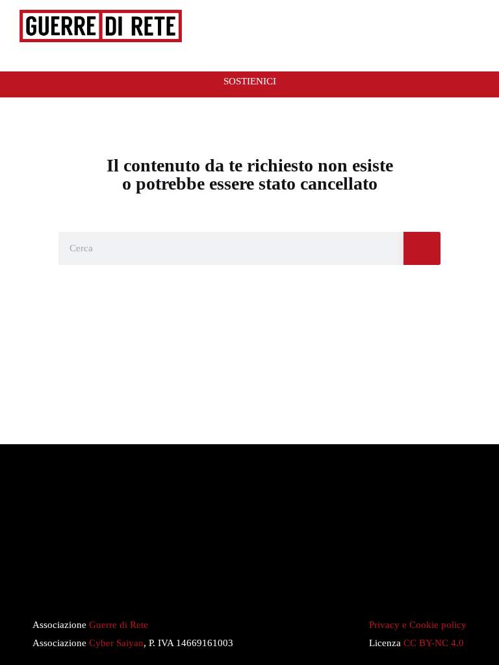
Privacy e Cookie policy (418, 625)
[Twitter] (217, 580)
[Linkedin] (282, 580)
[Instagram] (314, 580)
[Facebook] (249, 580)
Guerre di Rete (118, 625)
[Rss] (184, 580)
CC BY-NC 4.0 (433, 643)
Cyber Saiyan (116, 643)
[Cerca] (422, 248)
